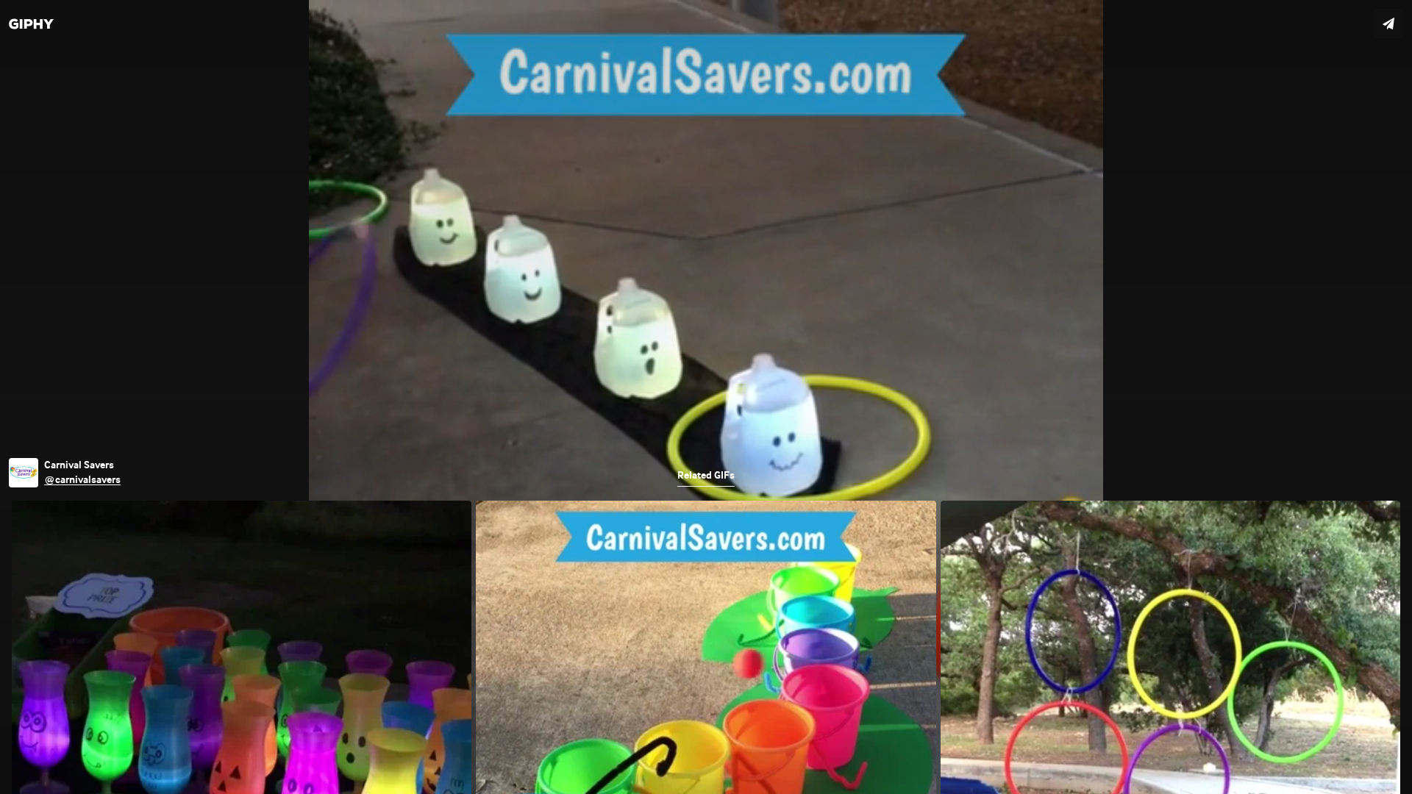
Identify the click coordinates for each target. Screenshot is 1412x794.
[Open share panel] (1388, 23)
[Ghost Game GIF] (706, 397)
